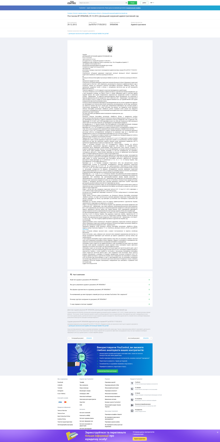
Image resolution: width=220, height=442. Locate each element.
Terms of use (61, 413)
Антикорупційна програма (65, 424)
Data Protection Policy (64, 416)
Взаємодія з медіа (85, 390)
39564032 (89, 338)
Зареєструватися (139, 439)
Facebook (60, 382)
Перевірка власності (111, 390)
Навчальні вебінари (85, 396)
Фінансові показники (111, 393)
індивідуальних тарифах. (133, 8)
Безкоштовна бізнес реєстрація (107, 371)
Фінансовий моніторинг (112, 388)
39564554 (146, 338)
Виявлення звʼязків (110, 399)
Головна (69, 13)
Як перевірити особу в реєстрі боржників (113, 425)
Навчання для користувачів (88, 399)
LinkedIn (60, 385)
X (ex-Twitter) (61, 393)
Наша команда (84, 388)
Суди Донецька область (94, 13)
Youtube (60, 388)
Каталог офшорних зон (86, 421)
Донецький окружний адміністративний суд (114, 13)
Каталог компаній (85, 412)
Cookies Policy (62, 419)
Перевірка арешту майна (112, 422)
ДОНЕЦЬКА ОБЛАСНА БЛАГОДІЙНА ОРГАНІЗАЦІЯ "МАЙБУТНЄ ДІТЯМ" (89, 33)
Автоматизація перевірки (112, 396)
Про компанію (84, 385)
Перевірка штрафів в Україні (113, 414)
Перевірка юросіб (110, 382)
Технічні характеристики (65, 422)
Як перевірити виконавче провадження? (112, 418)
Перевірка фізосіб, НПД (112, 385)
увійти (144, 2)
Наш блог (82, 402)
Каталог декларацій (85, 428)
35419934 (85, 229)
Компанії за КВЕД (85, 415)
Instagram (60, 390)
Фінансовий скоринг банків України (113, 405)
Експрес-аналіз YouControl (112, 402)
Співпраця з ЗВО (84, 393)
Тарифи (82, 382)
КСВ (81, 405)
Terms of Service (62, 410)
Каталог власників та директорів (86, 424)
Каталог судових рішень (80, 13)
